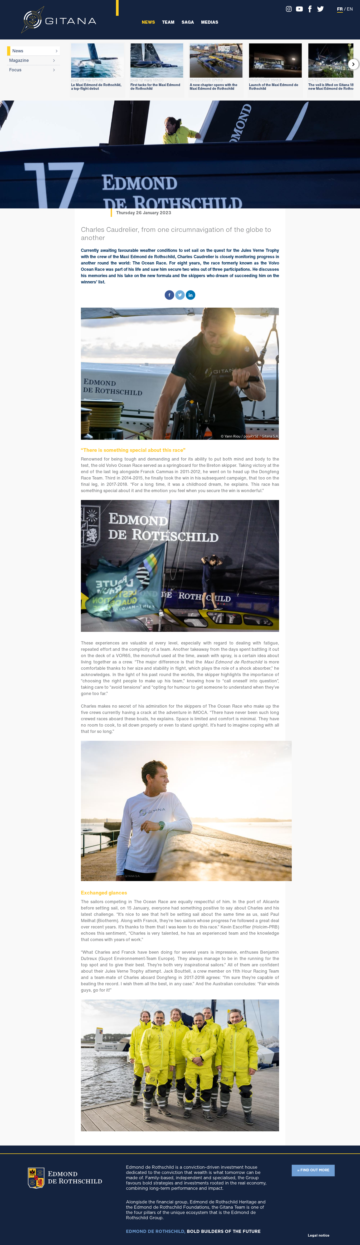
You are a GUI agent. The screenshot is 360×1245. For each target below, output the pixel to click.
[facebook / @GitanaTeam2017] (308, 9)
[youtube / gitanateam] (298, 9)
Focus (15, 70)
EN (350, 9)
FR (340, 9)
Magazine (19, 60)
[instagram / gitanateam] (287, 9)
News (148, 22)
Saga (188, 22)
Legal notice (318, 1235)
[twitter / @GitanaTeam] (319, 9)
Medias (209, 22)
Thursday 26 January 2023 (143, 212)
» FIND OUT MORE (313, 1170)
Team (168, 22)
